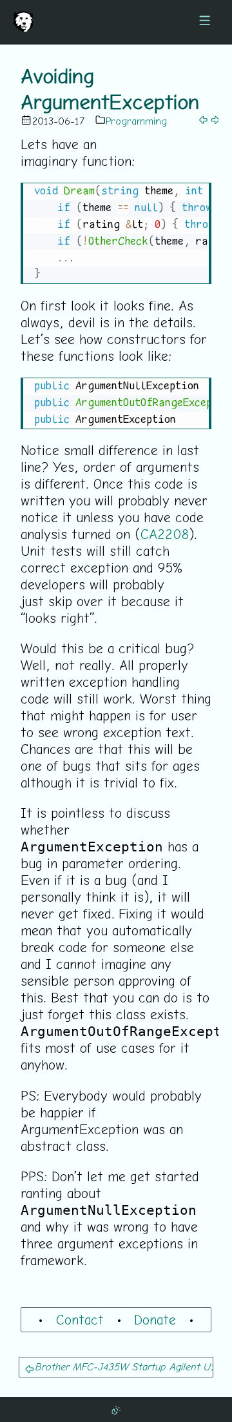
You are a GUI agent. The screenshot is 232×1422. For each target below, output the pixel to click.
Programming (136, 120)
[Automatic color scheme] (116, 1409)
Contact (80, 1319)
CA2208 (164, 533)
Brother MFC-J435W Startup (100, 1366)
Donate (155, 1319)
